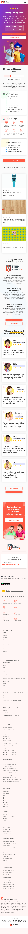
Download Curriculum (14, 37)
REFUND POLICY (15, 921)
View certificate (14, 323)
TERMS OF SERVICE (4, 921)
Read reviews (17, 9)
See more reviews (14, 488)
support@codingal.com (12, 564)
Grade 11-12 (17, 79)
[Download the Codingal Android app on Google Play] (5, 584)
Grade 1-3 (7, 76)
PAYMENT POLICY (20, 921)
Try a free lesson (14, 34)
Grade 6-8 (20, 76)
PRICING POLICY (24, 921)
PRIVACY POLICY (10, 921)
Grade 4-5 (14, 76)
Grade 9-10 (10, 79)
